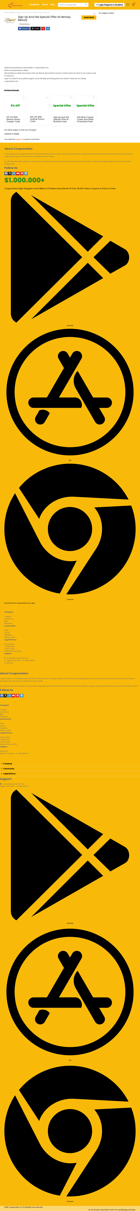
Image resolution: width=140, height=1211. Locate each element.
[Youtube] (17, 173)
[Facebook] (6, 173)
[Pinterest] (22, 173)
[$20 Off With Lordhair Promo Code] (38, 105)
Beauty (12, 12)
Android (70, 325)
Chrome (70, 599)
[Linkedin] (26, 173)
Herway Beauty (25, 24)
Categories (34, 4)
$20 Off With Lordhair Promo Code (37, 119)
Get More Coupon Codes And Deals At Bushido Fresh (85, 119)
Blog (52, 4)
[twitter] (10, 173)
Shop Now (89, 17)
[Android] (70, 321)
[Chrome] (70, 595)
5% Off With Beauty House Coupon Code (13, 119)
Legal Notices (9, 774)
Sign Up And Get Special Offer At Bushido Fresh (61, 119)
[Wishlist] (127, 5)
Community (8, 769)
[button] (70, 763)
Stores (45, 4)
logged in (19, 139)
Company (7, 763)
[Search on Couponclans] (86, 5)
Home (6, 12)
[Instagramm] (14, 173)
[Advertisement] (50, 49)
